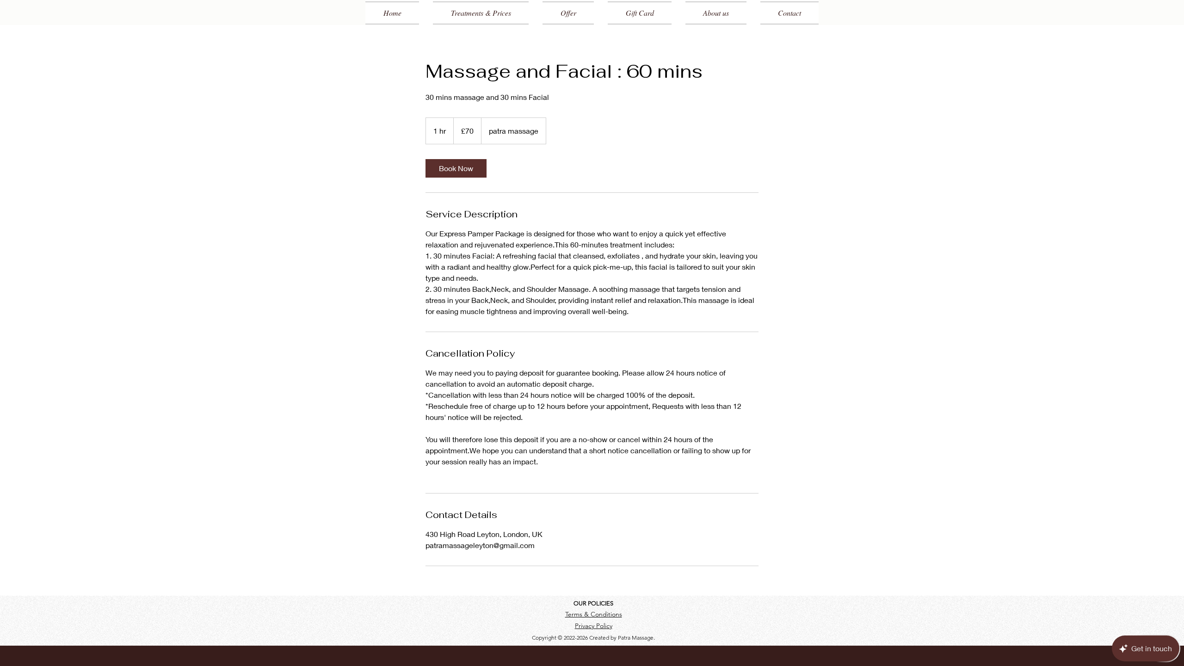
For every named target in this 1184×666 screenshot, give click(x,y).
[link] (456, 168)
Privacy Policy (593, 626)
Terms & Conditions (593, 614)
